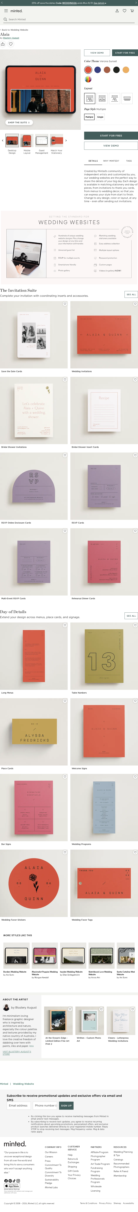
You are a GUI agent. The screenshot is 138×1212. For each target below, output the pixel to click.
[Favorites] (124, 10)
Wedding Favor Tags (82, 920)
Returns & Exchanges (73, 1160)
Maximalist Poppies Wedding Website (45, 973)
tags (129, 161)
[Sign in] (117, 10)
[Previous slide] (2, 140)
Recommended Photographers (121, 1165)
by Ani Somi (8, 974)
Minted (4, 1084)
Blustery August (11, 38)
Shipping (72, 1166)
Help (70, 1154)
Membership (120, 1175)
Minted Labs (51, 1187)
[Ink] (116, 70)
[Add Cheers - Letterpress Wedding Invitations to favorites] (133, 1009)
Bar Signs (6, 844)
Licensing (95, 1190)
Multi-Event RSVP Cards (13, 598)
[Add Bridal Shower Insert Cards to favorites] (135, 379)
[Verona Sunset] (88, 70)
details (93, 161)
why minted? (111, 161)
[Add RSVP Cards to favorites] (135, 455)
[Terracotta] (107, 70)
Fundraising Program (97, 1169)
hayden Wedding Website (71, 971)
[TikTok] (14, 1181)
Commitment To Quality (53, 1166)
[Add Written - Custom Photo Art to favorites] (101, 1009)
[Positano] (98, 70)
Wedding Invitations (82, 371)
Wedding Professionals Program (98, 1179)
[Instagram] (18, 1181)
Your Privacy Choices (74, 1176)
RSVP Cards (78, 523)
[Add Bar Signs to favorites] (65, 777)
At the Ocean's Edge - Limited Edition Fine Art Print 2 (57, 1041)
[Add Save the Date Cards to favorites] (65, 304)
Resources (120, 1147)
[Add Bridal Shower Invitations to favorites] (65, 379)
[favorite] (10, 44)
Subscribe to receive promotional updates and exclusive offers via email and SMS (64, 1098)
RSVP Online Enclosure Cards (16, 523)
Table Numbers (79, 692)
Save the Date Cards (11, 371)
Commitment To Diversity (53, 1174)
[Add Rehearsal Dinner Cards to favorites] (135, 531)
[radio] (89, 98)
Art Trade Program (100, 1163)
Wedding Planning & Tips (123, 1153)
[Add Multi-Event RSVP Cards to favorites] (65, 531)
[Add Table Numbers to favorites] (135, 625)
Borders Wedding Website (14, 971)
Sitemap (117, 1203)
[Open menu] (6, 10)
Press (47, 1160)
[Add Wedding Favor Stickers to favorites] (65, 852)
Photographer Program (98, 1158)
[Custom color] (88, 79)
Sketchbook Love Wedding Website (100, 973)
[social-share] (2, 44)
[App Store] (20, 1186)
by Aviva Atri (94, 977)
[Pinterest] (10, 1181)
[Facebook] (6, 1181)
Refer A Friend (121, 1171)
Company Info (53, 1147)
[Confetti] (126, 70)
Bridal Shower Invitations (14, 447)
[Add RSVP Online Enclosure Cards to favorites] (65, 455)
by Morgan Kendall (40, 977)
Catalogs (118, 1159)
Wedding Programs (81, 844)
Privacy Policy (105, 1203)
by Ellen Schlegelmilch (70, 974)
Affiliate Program (99, 1152)
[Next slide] (66, 140)
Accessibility (128, 1203)
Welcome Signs (79, 768)
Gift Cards (73, 1170)
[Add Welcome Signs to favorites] (135, 701)
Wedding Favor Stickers (13, 920)
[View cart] (132, 10)
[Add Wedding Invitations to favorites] (135, 304)
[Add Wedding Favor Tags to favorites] (135, 852)
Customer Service (74, 1148)
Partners (96, 1147)
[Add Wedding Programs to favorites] (135, 777)
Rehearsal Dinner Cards (83, 598)
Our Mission (51, 1152)
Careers (49, 1156)
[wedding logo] (16, 10)
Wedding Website (23, 1084)
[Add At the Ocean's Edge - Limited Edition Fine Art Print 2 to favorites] (70, 1009)
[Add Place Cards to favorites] (65, 701)
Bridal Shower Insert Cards (85, 447)
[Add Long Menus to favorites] (65, 625)
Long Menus (7, 692)
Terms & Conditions (88, 1203)
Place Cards (7, 768)
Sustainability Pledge (52, 1181)
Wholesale (96, 1186)
